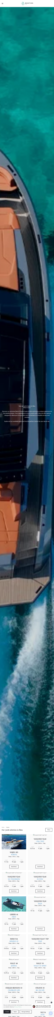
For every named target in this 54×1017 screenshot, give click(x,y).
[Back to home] (27, 3)
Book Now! (14, 866)
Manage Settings (26, 1012)
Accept (7, 1012)
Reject (15, 1012)
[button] (2, 3)
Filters (48, 830)
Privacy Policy (17, 1007)
